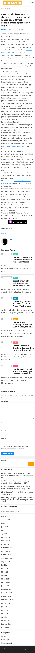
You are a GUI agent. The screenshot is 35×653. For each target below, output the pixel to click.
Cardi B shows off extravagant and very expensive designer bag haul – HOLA (22, 284)
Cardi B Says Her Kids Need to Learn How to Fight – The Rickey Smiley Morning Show (22, 304)
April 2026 (4, 534)
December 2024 (6, 589)
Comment (5, 401)
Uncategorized (6, 643)
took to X (19, 47)
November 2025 (7, 551)
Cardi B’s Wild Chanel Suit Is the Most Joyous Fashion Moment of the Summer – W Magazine (23, 373)
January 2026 (5, 544)
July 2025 (4, 565)
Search (3, 461)
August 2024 (5, 603)
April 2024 (4, 617)
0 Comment (21, 29)
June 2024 (4, 610)
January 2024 (5, 627)
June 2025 (4, 569)
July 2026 (4, 523)
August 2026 (5, 520)
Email (3, 431)
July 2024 (4, 607)
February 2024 (6, 624)
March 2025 (5, 579)
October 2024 (6, 596)
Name (3, 423)
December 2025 (6, 548)
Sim (10, 239)
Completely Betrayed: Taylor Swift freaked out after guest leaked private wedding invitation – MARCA (17, 500)
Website (4, 439)
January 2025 (5, 586)
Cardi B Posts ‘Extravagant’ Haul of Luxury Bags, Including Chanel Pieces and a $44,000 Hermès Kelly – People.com (23, 328)
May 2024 (4, 614)
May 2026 (4, 530)
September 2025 (7, 558)
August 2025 (5, 562)
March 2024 (5, 621)
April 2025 (4, 575)
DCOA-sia (10, 649)
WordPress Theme (19, 649)
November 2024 (7, 593)
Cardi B (8, 8)
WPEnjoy (28, 649)
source (3, 233)
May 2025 (4, 572)
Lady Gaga (5, 640)
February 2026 (6, 541)
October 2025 (6, 555)
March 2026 (5, 537)
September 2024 (7, 600)
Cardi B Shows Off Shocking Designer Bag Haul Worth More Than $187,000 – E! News (23, 349)
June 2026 (4, 527)
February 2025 (6, 582)
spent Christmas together (14, 146)
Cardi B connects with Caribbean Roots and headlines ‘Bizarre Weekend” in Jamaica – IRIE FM (23, 262)
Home (2, 8)
